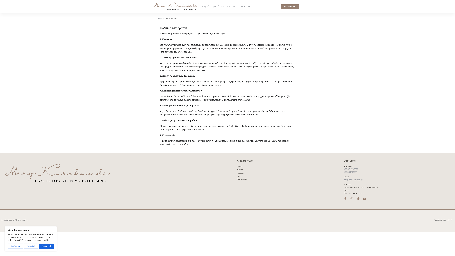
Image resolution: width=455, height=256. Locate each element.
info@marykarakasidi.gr (353, 180)
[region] (31, 238)
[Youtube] (364, 199)
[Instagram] (351, 199)
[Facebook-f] (345, 199)
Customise (15, 246)
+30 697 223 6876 (351, 169)
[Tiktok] (358, 199)
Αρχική (160, 19)
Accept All (46, 246)
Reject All (31, 246)
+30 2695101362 (350, 172)
